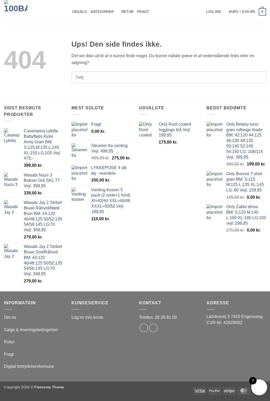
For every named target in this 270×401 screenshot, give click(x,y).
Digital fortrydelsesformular (29, 366)
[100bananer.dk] (30, 12)
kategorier (102, 12)
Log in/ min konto (87, 317)
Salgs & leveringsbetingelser (31, 329)
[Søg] (67, 12)
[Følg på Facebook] (143, 328)
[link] (234, 316)
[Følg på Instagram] (153, 328)
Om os (10, 317)
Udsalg (79, 12)
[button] (213, 12)
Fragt (143, 12)
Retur (127, 12)
